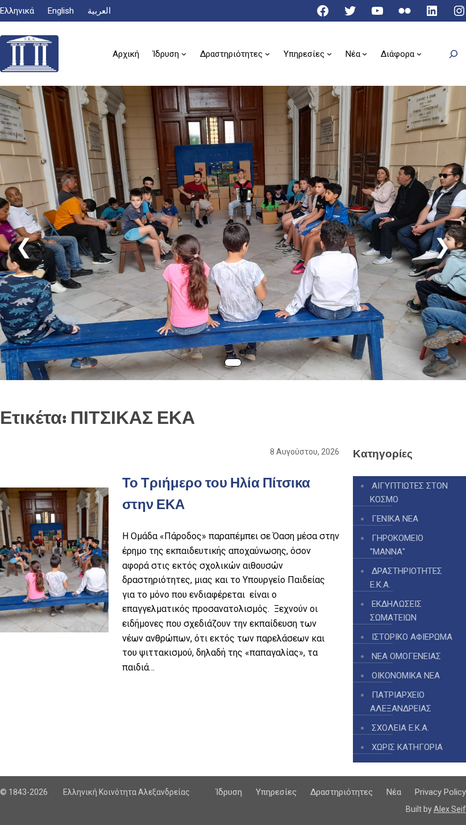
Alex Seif (450, 809)
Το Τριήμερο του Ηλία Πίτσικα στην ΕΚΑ (252, 306)
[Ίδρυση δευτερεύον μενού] (183, 53)
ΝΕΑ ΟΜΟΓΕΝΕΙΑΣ (406, 656)
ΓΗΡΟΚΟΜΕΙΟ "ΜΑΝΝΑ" (396, 545)
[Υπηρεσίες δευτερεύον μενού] (329, 53)
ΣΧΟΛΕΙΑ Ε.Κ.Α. (400, 728)
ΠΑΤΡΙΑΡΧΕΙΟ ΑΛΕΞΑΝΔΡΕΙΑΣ (400, 702)
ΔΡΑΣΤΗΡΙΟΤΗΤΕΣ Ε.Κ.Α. (406, 578)
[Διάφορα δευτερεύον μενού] (419, 53)
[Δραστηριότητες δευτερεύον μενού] (267, 53)
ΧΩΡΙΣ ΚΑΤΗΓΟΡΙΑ (407, 747)
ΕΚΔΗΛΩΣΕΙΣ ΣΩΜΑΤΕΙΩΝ (396, 611)
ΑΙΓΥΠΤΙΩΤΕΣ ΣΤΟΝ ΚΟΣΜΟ (409, 493)
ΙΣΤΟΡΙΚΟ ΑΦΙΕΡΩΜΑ (412, 637)
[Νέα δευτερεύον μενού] (364, 53)
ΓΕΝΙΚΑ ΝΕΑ (395, 519)
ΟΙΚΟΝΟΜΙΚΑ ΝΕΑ (406, 675)
